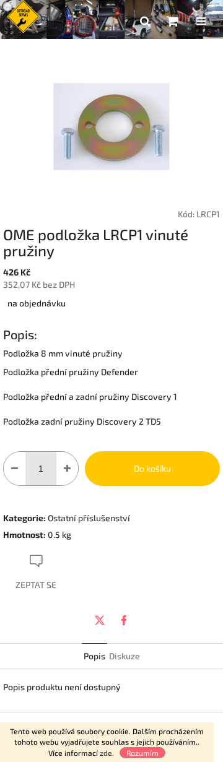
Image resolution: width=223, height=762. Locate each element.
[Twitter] (100, 620)
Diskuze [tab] (124, 656)
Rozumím (142, 752)
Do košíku (152, 468)
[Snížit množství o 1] (14, 468)
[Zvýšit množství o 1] (67, 468)
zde (106, 752)
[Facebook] (124, 620)
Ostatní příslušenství (89, 518)
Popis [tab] (94, 656)
